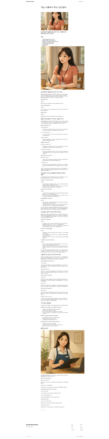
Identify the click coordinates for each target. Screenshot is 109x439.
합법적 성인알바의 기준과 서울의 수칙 (48, 40)
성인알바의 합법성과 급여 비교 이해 (48, 39)
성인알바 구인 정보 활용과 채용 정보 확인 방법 (50, 41)
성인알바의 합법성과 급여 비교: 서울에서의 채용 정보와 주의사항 (54, 32)
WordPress (81, 436)
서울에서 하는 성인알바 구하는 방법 (47, 169)
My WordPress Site (30, 1)
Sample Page (81, 1)
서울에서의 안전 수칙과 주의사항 (48, 43)
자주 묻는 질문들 (45, 44)
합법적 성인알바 (45, 97)
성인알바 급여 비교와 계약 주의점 (48, 42)
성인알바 (42, 94)
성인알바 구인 (43, 116)
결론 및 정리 (44, 45)
